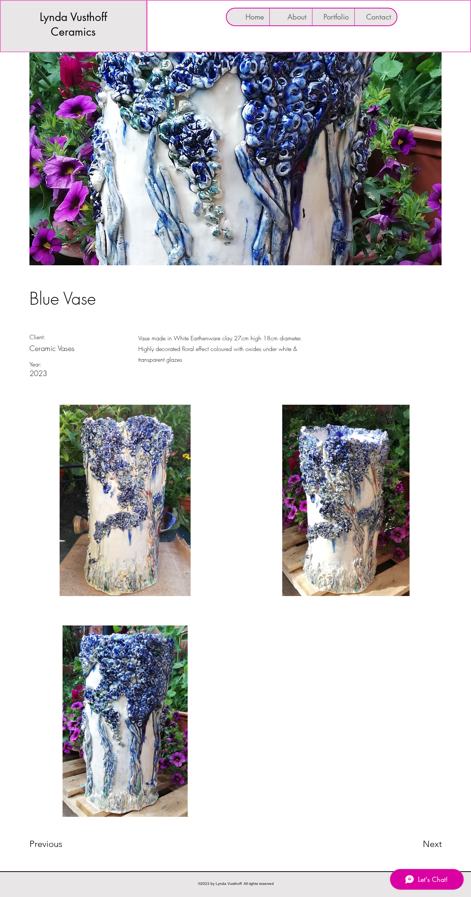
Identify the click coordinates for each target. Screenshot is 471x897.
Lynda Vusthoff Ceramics (73, 24)
